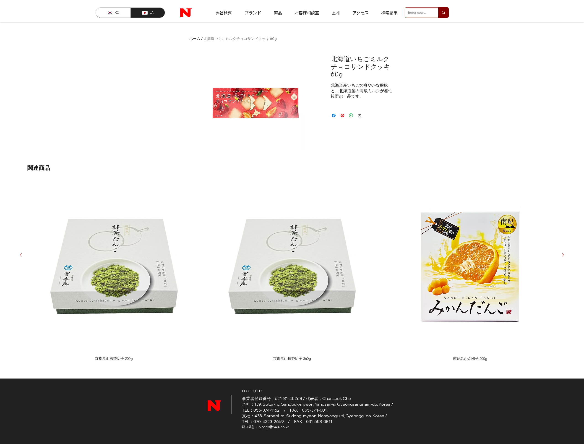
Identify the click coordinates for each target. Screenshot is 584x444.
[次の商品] (563, 255)
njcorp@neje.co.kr (274, 427)
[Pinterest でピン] (342, 115)
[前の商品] (21, 255)
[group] (292, 270)
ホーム (194, 38)
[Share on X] (359, 115)
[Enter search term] (443, 13)
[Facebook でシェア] (333, 115)
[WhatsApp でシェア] (351, 115)
